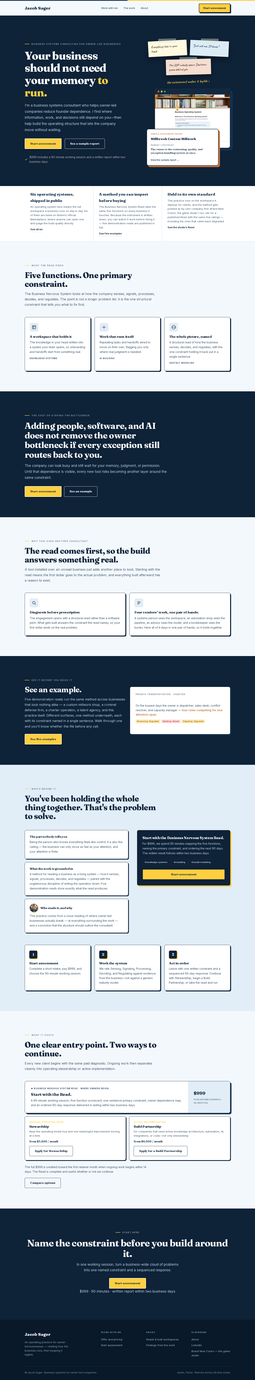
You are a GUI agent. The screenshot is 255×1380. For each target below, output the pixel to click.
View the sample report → (165, 160)
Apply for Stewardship (51, 1151)
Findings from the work (160, 1345)
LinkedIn (196, 1345)
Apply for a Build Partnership (160, 1151)
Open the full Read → (152, 726)
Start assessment (214, 8)
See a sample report (84, 143)
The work (129, 8)
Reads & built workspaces (162, 1339)
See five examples (110, 233)
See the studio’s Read (181, 227)
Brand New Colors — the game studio (210, 1353)
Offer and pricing (111, 1339)
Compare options (42, 1183)
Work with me (109, 8)
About (144, 8)
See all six (36, 229)
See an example (81, 491)
